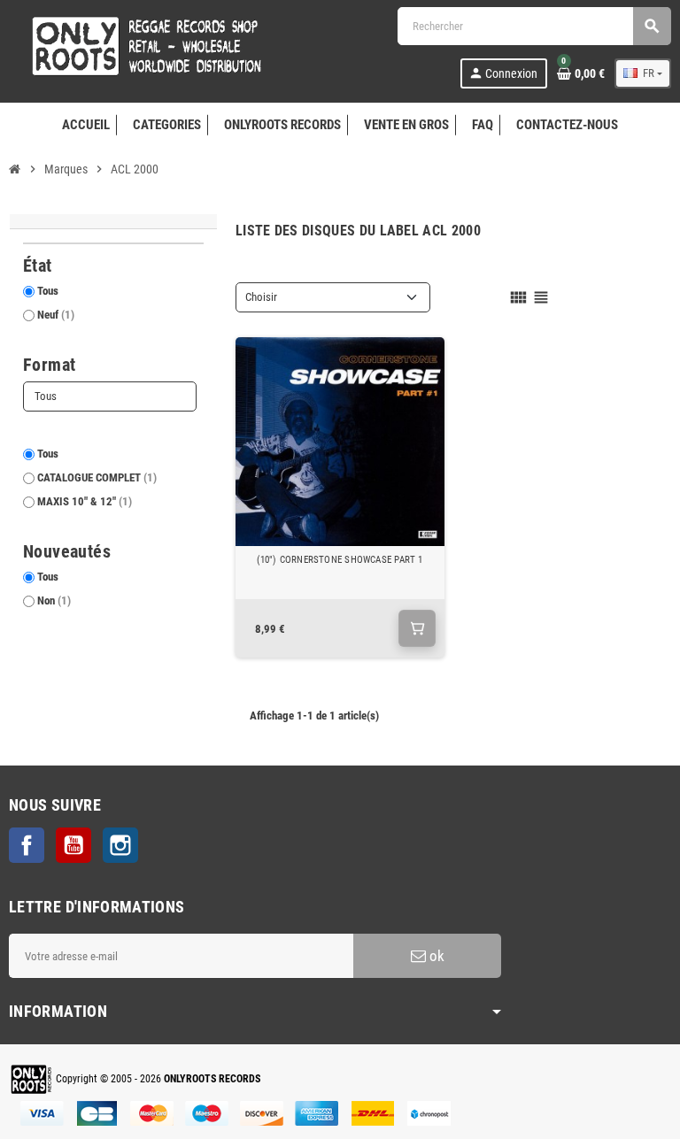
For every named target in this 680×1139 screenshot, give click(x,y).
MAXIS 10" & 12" (84, 501)
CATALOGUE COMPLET (97, 477)
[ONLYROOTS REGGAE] (141, 46)
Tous (47, 290)
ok (435, 956)
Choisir (261, 297)
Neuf (55, 314)
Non (54, 600)
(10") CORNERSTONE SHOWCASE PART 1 (339, 560)
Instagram (120, 845)
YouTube (73, 845)
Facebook (26, 845)
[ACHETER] (417, 628)
